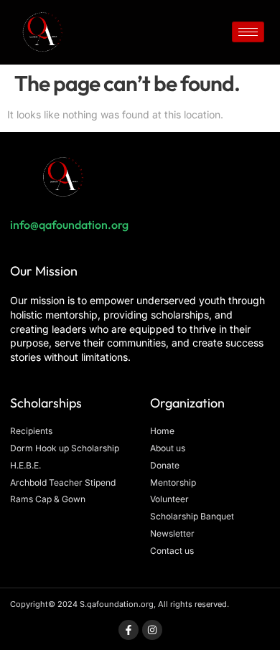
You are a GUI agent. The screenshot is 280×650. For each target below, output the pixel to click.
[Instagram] (152, 630)
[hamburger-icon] (248, 32)
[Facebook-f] (128, 630)
